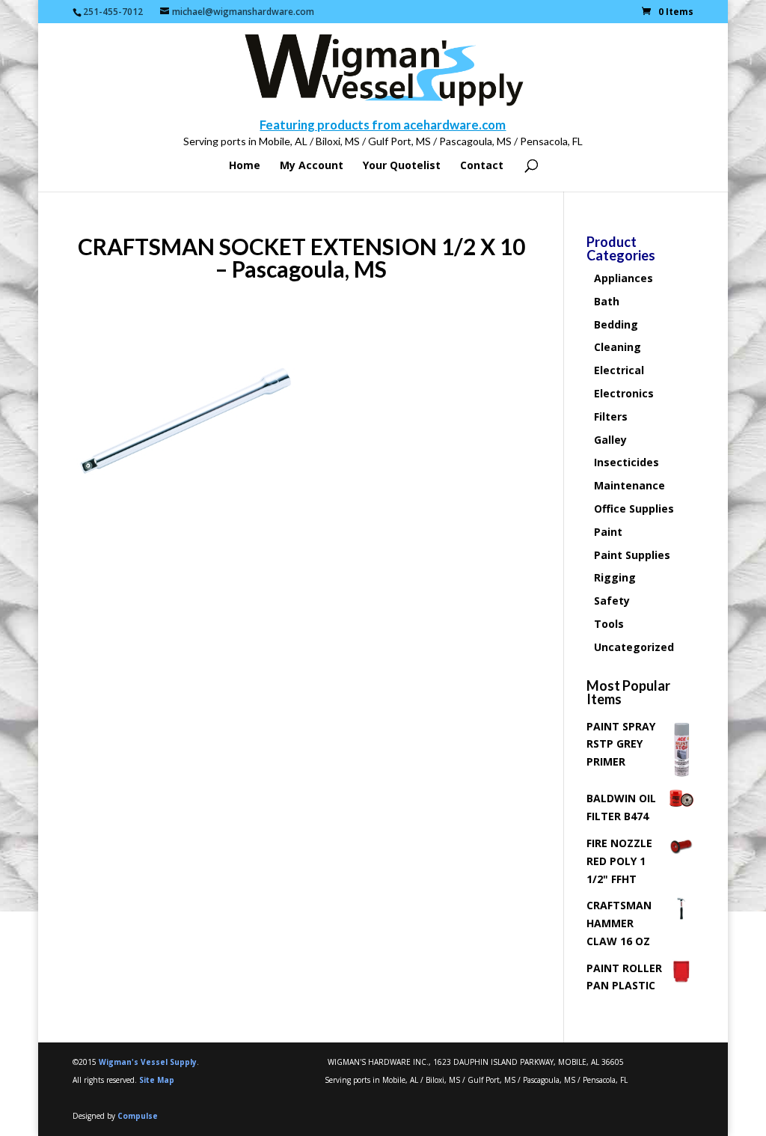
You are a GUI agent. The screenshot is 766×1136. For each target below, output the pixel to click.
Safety (612, 600)
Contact (481, 166)
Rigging (615, 577)
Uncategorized (634, 647)
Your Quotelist (402, 166)
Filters (611, 416)
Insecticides (626, 462)
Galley (610, 440)
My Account (311, 166)
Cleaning (617, 347)
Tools (609, 624)
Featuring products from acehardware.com (383, 124)
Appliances (623, 278)
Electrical (619, 370)
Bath (606, 301)
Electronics (624, 393)
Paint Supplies (632, 555)
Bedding (616, 324)
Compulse (137, 1116)
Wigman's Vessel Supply (148, 1062)
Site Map (156, 1080)
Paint (608, 532)
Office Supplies (634, 508)
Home (244, 166)
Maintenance (629, 485)
